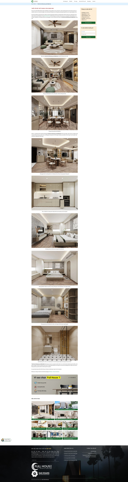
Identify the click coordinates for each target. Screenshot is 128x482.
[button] (72, 377)
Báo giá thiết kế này (88, 22)
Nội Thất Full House (45, 479)
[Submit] (55, 460)
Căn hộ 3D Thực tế (82, 1)
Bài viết (94, 1)
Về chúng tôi (65, 1)
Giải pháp (89, 1)
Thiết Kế (70, 1)
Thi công (75, 1)
